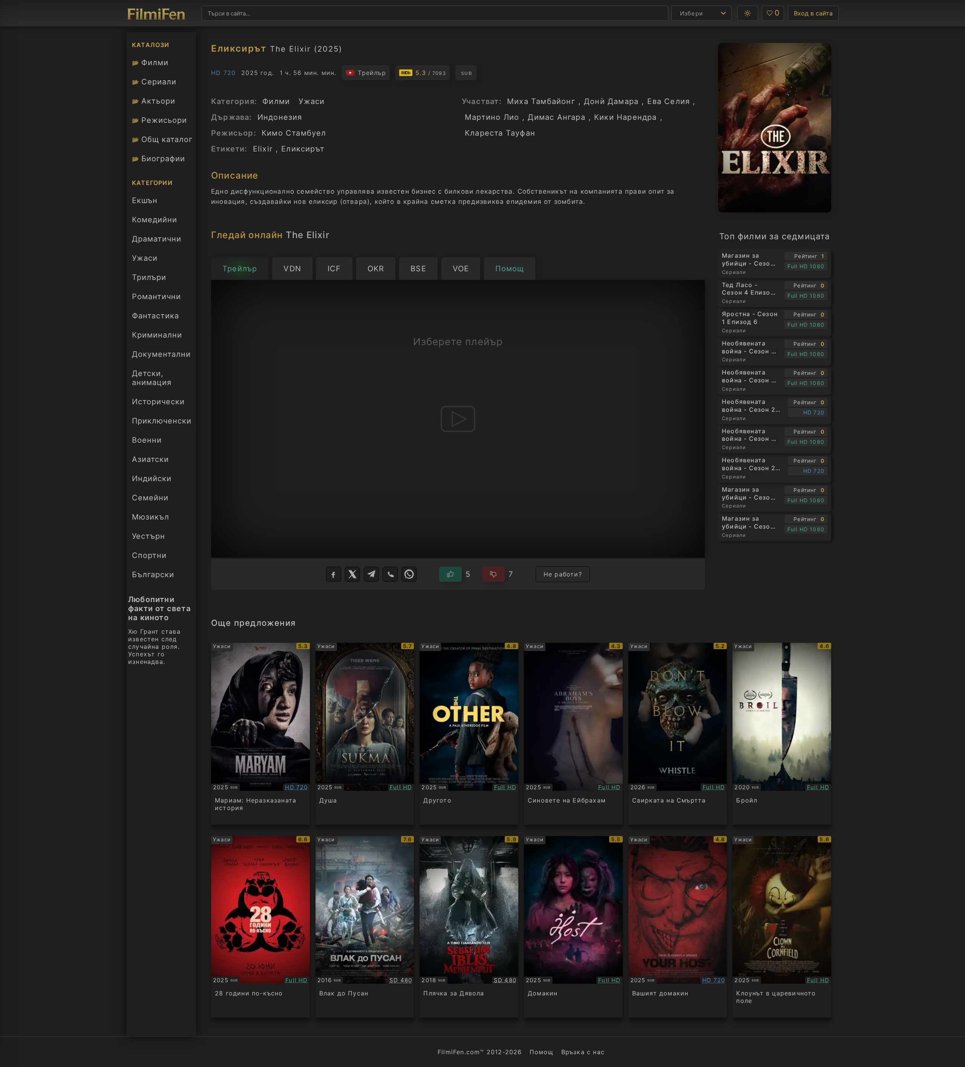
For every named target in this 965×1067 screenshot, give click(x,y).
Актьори (153, 100)
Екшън (145, 200)
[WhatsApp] (409, 574)
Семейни (150, 497)
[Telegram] (371, 574)
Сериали (154, 81)
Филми (150, 62)
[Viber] (390, 574)
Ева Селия (668, 101)
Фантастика (155, 315)
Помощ (542, 1052)
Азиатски (150, 459)
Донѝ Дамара (611, 101)
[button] (747, 13)
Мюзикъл (150, 516)
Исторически (158, 401)
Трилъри (149, 279)
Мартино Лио (492, 117)
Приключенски (161, 420)
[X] (352, 574)
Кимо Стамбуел (294, 133)
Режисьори (159, 120)
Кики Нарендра (625, 117)
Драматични (156, 238)
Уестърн (148, 536)
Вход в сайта (813, 13)
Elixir (263, 148)
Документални (161, 354)
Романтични (156, 296)
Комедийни (154, 219)
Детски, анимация (152, 378)
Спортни (149, 555)
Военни (147, 440)
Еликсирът (303, 148)
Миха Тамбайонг (541, 101)
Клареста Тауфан (500, 133)
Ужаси (145, 258)
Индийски (152, 478)
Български (153, 574)
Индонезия (279, 117)
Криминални (157, 334)
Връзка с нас (583, 1052)
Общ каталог (162, 139)
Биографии (158, 158)
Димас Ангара (556, 117)
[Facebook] (333, 574)
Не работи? (563, 574)
